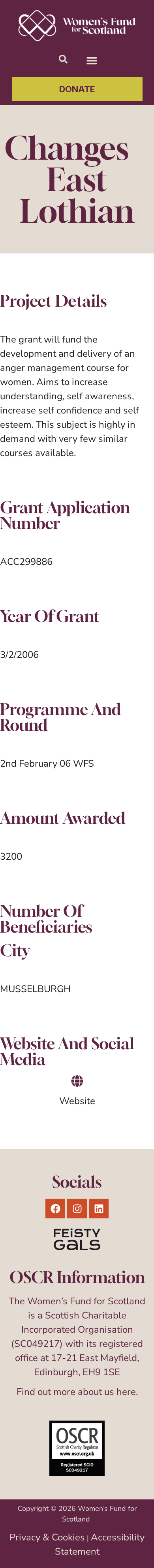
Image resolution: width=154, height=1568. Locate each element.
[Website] (77, 1081)
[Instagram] (77, 1208)
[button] (92, 60)
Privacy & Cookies (47, 1537)
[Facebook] (55, 1208)
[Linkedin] (99, 1208)
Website (77, 1101)
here (126, 1392)
